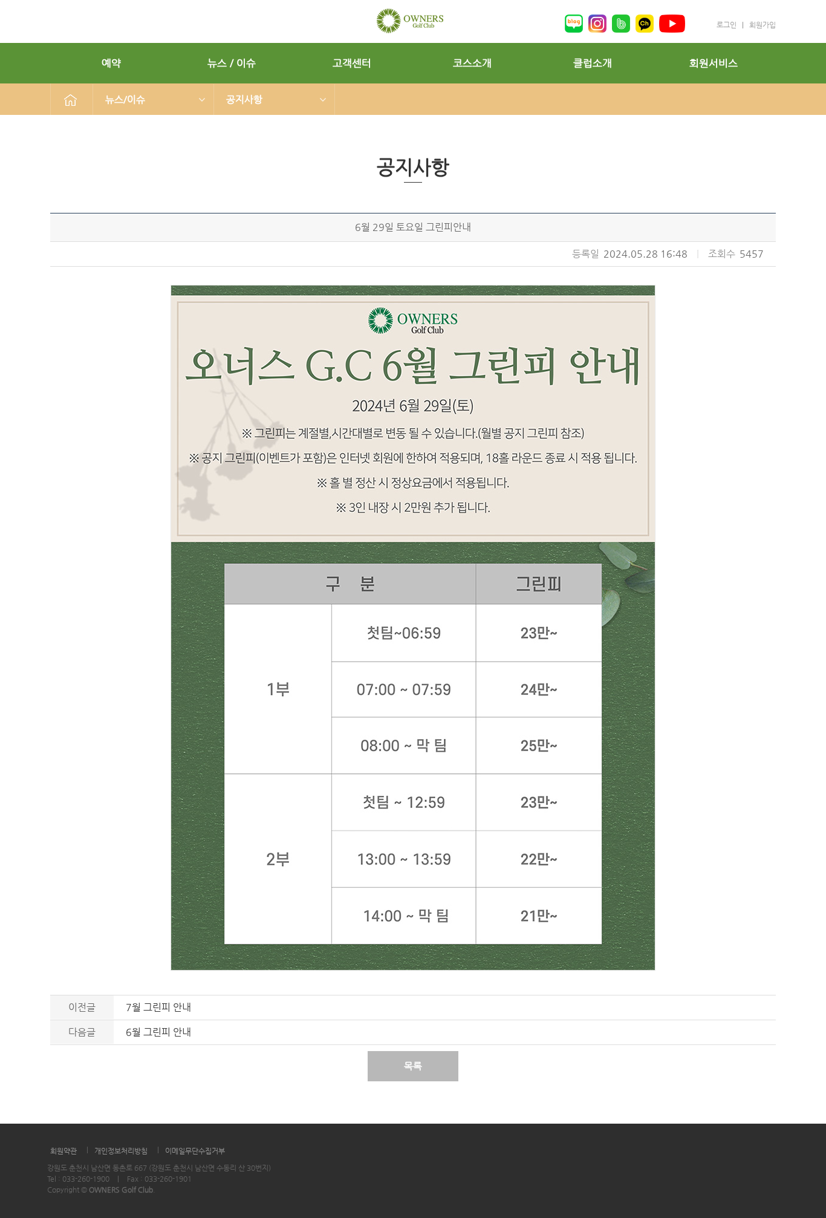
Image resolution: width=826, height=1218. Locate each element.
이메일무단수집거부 (195, 1151)
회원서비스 (713, 63)
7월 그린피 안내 (158, 1007)
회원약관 (63, 1151)
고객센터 (352, 63)
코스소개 (472, 63)
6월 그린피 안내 (158, 1032)
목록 (413, 1066)
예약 (111, 63)
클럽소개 (592, 63)
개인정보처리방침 (121, 1151)
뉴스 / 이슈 (231, 63)
